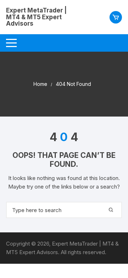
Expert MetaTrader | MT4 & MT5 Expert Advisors (36, 17)
